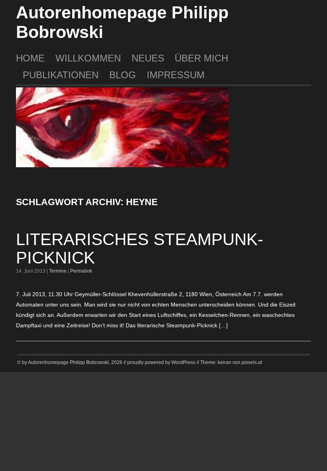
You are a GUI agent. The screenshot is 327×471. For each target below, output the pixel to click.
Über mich (201, 58)
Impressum (176, 74)
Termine (58, 271)
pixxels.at (252, 362)
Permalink (81, 271)
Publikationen (60, 74)
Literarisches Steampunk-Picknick (139, 248)
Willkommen (88, 58)
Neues (148, 58)
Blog (122, 74)
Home (30, 58)
